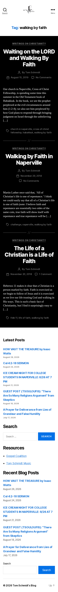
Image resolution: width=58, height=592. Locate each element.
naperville (27, 224)
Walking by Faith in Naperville (29, 159)
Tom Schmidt (32, 72)
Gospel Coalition (16, 456)
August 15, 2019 (19, 77)
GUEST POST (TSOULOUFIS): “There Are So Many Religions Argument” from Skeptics (28, 395)
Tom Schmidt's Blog (24, 585)
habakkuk (28, 132)
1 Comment (45, 274)
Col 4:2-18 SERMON (16, 363)
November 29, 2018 (31, 175)
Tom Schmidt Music (18, 463)
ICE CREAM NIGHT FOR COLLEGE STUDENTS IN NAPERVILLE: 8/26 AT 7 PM (27, 377)
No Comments (43, 77)
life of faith (24, 317)
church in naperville (21, 129)
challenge (16, 224)
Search (7, 563)
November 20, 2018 (21, 274)
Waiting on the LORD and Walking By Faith (29, 58)
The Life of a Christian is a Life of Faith (29, 254)
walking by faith (43, 132)
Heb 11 (14, 317)
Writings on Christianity (29, 43)
